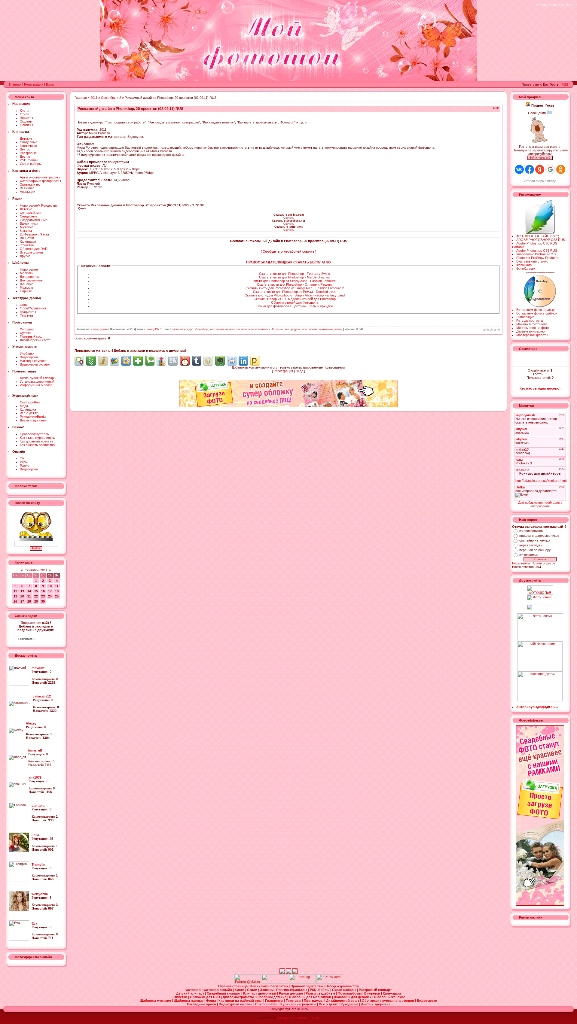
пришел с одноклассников (539, 535)
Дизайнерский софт (35, 340)
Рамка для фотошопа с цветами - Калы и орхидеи (294, 306)
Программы (314, 1000)
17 (50, 591)
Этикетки (27, 245)
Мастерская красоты (532, 335)
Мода (24, 406)
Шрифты (26, 118)
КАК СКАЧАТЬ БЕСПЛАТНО (308, 262)
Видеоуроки (29, 357)
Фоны (24, 304)
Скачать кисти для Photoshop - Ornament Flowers (294, 284)
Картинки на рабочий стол (240, 1000)
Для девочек (29, 276)
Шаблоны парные (189, 1000)
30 (43, 601)
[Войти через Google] (550, 169)
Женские (26, 284)
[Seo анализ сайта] (329, 982)
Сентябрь (108, 97)
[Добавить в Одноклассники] (208, 361)
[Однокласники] (47, 639)
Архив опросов (544, 563)
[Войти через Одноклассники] (560, 169)
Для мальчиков (31, 280)
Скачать (288, 217)
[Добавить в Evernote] (220, 361)
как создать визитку (222, 329)
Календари (28, 241)
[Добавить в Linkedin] (243, 361)
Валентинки (29, 223)
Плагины (26, 125)
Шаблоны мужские (156, 1000)
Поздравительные (33, 220)
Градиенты (28, 312)
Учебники (27, 353)
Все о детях (29, 413)
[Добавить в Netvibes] (138, 361)
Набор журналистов (342, 986)
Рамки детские (291, 993)
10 (50, 586)
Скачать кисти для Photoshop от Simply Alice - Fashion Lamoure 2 (295, 288)
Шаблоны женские (389, 997)
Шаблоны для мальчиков (310, 997)
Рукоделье (349, 1004)
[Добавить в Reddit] (232, 361)
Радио (24, 465)
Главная (15, 84)
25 (57, 596)
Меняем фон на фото (532, 328)
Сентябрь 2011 (36, 570)
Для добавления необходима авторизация (540, 504)
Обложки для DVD (33, 249)
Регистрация (33, 84)
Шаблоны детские (271, 997)
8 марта (26, 230)
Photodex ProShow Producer (537, 258)
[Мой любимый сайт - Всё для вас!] (540, 608)
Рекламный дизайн (330, 329)
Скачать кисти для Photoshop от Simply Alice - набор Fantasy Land (295, 295)
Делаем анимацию (530, 331)
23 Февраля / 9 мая (34, 234)
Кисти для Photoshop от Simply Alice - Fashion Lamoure (294, 281)
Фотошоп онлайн (218, 990)
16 (43, 591)
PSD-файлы (29, 160)
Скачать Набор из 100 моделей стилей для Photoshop (295, 299)
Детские (26, 138)
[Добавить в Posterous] (255, 361)
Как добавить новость (36, 441)
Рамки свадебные (321, 993)
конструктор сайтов (292, 1018)
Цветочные (28, 145)
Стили (24, 114)
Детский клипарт (190, 993)
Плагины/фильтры (292, 990)
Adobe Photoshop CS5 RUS (536, 250)
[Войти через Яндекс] (539, 169)
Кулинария (28, 409)
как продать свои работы (301, 329)
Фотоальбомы (30, 212)
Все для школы (31, 252)
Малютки (26, 273)
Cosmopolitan (30, 402)
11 (56, 586)
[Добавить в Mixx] (185, 361)
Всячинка (27, 188)
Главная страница (233, 986)
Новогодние (29, 269)
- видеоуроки (99, 329)
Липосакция (525, 317)
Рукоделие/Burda (33, 416)
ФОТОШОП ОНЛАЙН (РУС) (537, 236)
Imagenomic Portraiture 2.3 (536, 254)
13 (22, 591)
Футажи (25, 333)
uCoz (316, 1018)
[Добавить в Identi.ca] (79, 361)
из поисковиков (531, 531)
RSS (564, 84)
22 (36, 596)
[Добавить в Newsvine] (91, 361)
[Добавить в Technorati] (149, 361)
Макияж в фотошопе (532, 324)
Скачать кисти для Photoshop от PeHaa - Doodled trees (294, 291)
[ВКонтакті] (41, 639)
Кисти (24, 110)
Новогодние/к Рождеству (39, 205)
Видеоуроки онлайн (35, 364)
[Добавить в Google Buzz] (114, 361)
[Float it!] (126, 361)
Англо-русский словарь (38, 378)
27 (22, 601)
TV (22, 458)
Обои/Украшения (33, 308)
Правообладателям (35, 434)
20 (22, 596)
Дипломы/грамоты (239, 997)
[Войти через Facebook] (529, 169)
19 (15, 596)
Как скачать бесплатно (37, 445)
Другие (25, 156)
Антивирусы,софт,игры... (537, 707)
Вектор (25, 149)
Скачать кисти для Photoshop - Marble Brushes (294, 277)
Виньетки (27, 238)
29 (36, 601)
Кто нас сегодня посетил (540, 388)
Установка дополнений (37, 381)
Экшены (26, 121)
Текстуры (27, 315)
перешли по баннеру (535, 550)
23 (43, 596)
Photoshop (201, 329)
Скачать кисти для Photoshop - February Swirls (294, 273)
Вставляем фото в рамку (535, 309)
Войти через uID (540, 157)
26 (15, 601)
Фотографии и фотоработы (40, 181)
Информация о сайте (36, 385)
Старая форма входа (540, 181)
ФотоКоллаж (525, 268)
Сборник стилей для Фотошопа (294, 302)
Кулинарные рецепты (298, 1004)
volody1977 (154, 329)
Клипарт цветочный (260, 993)
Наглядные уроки (33, 361)
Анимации (27, 191)
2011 (93, 97)
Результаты (521, 563)
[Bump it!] (161, 361)
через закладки (530, 545)
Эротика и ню (30, 184)
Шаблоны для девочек (353, 997)
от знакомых (529, 555)
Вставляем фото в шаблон (536, 313)
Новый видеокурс (181, 329)
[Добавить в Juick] (103, 361)
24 (50, 596)
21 (29, 596)
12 (15, 591)
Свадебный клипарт (224, 993)
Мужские (26, 227)
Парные (26, 291)
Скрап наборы (30, 164)
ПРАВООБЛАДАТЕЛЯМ (265, 262)
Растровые (28, 153)
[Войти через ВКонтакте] (519, 169)
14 (29, 591)
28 (29, 601)
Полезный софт (32, 336)
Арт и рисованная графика (40, 177)
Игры (24, 462)
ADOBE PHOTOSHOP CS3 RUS (540, 240)
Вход (49, 84)
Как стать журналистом (38, 437)
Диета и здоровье (33, 420)
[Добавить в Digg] (173, 361)
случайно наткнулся (534, 540)
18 (57, 591)
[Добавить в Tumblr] (196, 361)
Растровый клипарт (375, 990)
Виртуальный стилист (533, 261)
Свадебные (28, 142)
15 (36, 591)
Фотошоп (27, 329)
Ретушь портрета (529, 320)
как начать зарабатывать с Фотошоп (260, 329)
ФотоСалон (524, 265)
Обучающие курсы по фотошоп (388, 1000)
